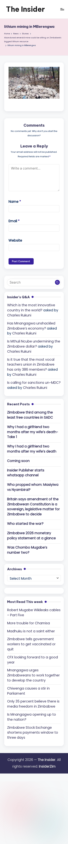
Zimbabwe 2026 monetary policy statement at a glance (31, 536)
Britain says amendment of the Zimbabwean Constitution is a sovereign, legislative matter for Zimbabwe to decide (33, 507)
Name (15, 201)
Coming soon (18, 460)
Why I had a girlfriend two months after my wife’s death (31, 449)
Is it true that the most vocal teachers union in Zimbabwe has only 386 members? (30, 364)
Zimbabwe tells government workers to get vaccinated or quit (31, 644)
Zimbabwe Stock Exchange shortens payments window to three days (32, 732)
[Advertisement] (34, 808)
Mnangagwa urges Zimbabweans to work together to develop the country (33, 675)
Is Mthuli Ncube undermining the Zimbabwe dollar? (33, 344)
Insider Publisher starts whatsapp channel (25, 473)
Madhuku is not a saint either (31, 631)
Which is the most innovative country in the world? (31, 308)
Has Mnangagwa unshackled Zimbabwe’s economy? (31, 326)
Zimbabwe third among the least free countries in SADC (30, 415)
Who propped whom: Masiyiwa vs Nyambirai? (32, 487)
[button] (57, 282)
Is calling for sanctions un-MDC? (34, 382)
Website (15, 240)
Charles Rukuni (19, 315)
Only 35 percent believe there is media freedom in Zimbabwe (33, 704)
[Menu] (62, 9)
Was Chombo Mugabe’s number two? (27, 550)
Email (14, 221)
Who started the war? (25, 523)
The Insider (25, 9)
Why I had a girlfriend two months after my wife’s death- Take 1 (32, 432)
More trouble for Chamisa (28, 623)
